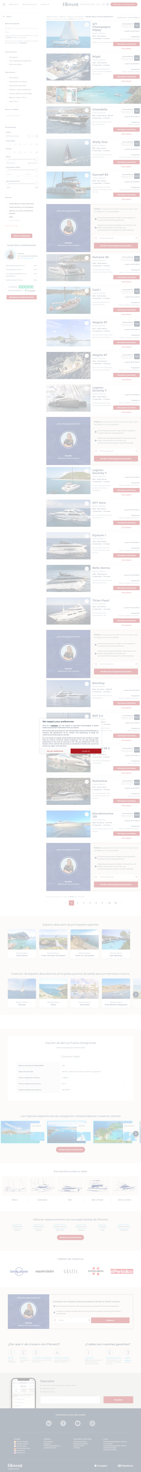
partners (54, 725)
